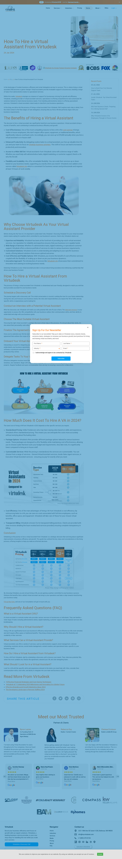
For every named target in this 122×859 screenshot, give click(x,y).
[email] (2, 438)
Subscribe (61, 358)
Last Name (67, 343)
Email (65, 348)
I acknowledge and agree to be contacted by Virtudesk (53, 353)
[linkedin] (2, 430)
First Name (38, 343)
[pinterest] (2, 434)
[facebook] (2, 422)
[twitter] (2, 426)
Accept (100, 854)
